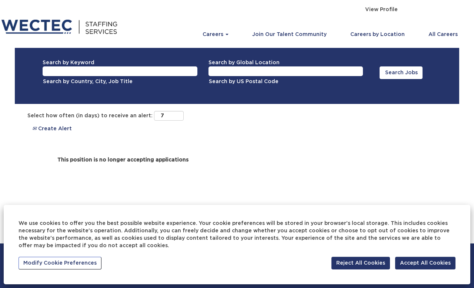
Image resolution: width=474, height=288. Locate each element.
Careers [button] (214, 34)
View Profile (381, 9)
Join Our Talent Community (289, 34)
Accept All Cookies (425, 263)
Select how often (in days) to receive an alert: (90, 115)
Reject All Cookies (360, 263)
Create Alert (54, 128)
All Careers (443, 34)
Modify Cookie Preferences (60, 263)
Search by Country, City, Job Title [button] (88, 81)
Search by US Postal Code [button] (243, 81)
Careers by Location (377, 34)
